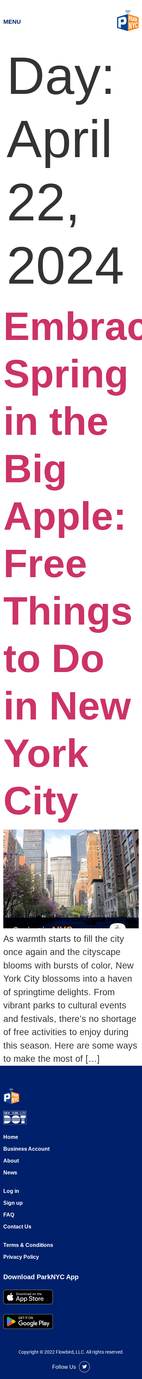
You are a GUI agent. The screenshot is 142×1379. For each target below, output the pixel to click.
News (10, 1172)
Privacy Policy (21, 1257)
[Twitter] (84, 1366)
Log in (11, 1191)
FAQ (8, 1215)
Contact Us (17, 1226)
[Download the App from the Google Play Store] (28, 1321)
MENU (12, 21)
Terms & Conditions (28, 1245)
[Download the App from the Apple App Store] (28, 1297)
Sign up (13, 1203)
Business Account (26, 1149)
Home (10, 1137)
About (11, 1161)
